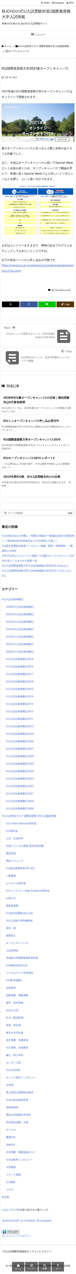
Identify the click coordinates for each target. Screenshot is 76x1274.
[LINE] (47, 304)
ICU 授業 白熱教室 (17, 1047)
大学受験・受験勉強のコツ (21, 1152)
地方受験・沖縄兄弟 (17, 1040)
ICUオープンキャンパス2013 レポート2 (29, 458)
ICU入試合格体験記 (12, 599)
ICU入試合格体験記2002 (20, 785)
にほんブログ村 (10, 1209)
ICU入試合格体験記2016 (19, 681)
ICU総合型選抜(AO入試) (19, 912)
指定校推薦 (12, 905)
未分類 (5, 1196)
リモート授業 (13, 1174)
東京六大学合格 (14, 1032)
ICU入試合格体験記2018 (19, 666)
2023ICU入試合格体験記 (20, 629)
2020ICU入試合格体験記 (20, 651)
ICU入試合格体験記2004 (20, 771)
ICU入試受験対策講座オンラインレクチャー (27, 1251)
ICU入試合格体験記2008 (20, 741)
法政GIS (10, 1144)
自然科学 (11, 987)
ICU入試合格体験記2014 (19, 696)
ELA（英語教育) (15, 1017)
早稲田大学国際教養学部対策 (22, 957)
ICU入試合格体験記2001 (19, 793)
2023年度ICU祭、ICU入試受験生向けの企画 (31, 476)
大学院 (9, 1084)
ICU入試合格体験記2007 (20, 748)
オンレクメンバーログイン (16, 1235)
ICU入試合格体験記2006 (20, 756)
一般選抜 (11, 875)
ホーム (7, 46)
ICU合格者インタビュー (19, 1159)
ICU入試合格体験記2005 (20, 763)
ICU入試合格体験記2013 (19, 703)
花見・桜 (11, 927)
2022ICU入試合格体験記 (19, 636)
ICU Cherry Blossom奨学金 (21, 823)
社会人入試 (12, 1010)
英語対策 (11, 853)
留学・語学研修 (14, 1002)
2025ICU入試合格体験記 (20, 614)
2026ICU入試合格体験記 (20, 606)
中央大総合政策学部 (17, 1099)
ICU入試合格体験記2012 (19, 711)
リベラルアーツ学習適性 (19, 972)
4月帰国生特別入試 (16, 965)
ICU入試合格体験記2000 (20, 800)
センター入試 (13, 1062)
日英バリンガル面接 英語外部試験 (25, 845)
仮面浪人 (11, 935)
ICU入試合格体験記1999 (20, 808)
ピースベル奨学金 (16, 883)
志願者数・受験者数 (17, 995)
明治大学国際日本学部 (18, 1114)
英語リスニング (14, 860)
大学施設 (11, 1167)
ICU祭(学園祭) (14, 980)
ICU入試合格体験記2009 (20, 733)
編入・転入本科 (14, 1054)
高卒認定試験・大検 (17, 1122)
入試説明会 (12, 950)
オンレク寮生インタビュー (21, 1077)
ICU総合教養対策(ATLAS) (20, 868)
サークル (11, 1129)
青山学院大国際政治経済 (19, 1092)
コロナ (9, 1189)
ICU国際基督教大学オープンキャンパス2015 (31, 439)
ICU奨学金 (12, 830)
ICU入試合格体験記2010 (19, 726)
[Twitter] (10, 304)
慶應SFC (11, 1137)
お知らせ (11, 898)
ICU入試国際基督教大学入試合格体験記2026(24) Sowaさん (35, 565)
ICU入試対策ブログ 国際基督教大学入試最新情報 (43, 46)
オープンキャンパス (19, 51)
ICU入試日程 (13, 1069)
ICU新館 (10, 1181)
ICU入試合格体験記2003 (20, 778)
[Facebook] (29, 304)
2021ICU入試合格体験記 (19, 644)
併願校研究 (12, 1107)
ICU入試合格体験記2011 (19, 718)
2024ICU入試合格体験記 (20, 621)
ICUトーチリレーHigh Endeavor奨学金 (27, 890)
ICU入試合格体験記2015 (19, 688)
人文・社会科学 (14, 838)
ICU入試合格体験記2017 (19, 673)
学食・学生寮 (13, 1025)
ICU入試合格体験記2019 (19, 658)
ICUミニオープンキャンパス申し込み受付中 (31, 420)
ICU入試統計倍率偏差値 (19, 920)
